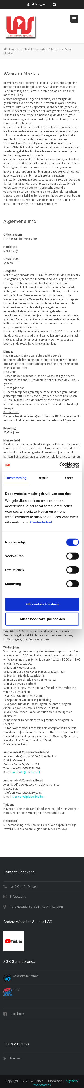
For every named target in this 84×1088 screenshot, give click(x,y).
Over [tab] (69, 477)
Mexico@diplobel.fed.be (27, 797)
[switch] (72, 556)
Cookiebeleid (41, 522)
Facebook (17, 1013)
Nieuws (15, 1058)
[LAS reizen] (20, 26)
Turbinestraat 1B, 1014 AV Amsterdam (36, 906)
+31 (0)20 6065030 (23, 886)
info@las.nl (18, 896)
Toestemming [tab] (15, 477)
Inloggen (40, 4)
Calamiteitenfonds (25, 976)
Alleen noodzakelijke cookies (42, 619)
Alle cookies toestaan (42, 604)
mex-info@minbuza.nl (26, 772)
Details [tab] (42, 477)
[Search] (54, 5)
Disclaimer (55, 1081)
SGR (15, 990)
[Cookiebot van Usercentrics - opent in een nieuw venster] (60, 465)
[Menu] (74, 19)
